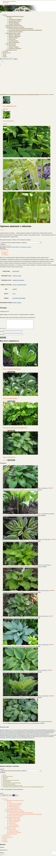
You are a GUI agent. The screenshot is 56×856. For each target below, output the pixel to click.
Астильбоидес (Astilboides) (15, 19)
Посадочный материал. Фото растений (11, 780)
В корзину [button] (11, 371)
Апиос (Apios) (12, 45)
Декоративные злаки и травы (13, 33)
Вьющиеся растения (11, 43)
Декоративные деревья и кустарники (15, 27)
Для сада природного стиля (34, 731)
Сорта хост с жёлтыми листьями (9, 736)
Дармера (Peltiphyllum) (14, 24)
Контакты (5, 56)
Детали (4, 253)
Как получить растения (7, 776)
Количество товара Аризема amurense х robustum (14, 242)
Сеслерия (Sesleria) (13, 40)
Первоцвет (45, 733)
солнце (19, 275)
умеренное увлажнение (18, 280)
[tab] (29, 252)
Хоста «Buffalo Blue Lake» (10, 106)
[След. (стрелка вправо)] (2, 855)
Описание (5, 252)
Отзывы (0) (6, 254)
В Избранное (3, 245)
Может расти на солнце (24, 733)
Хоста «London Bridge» (10, 398)
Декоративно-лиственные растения (14, 16)
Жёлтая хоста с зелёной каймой (18, 732)
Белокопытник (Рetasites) (15, 21)
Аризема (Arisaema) (34, 94)
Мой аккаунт (6, 2)
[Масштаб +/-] (0, 854)
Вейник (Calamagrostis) (14, 34)
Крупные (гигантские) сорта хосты (37, 732)
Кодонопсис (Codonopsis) (15, 48)
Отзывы (4, 55)
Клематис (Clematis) (14, 47)
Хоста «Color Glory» (9, 457)
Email (2, 334)
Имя (1, 331)
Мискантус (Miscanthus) (15, 36)
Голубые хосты (9, 731)
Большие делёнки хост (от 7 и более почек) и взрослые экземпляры (17, 729)
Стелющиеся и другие (11, 50)
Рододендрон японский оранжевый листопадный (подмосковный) (25, 30)
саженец (19, 302)
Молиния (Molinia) (13, 37)
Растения (5, 14)
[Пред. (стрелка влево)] (0, 855)
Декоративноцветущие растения (14, 25)
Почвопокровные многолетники (9, 735)
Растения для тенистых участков (47, 735)
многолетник (15, 271)
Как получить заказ (7, 52)
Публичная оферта (7, 781)
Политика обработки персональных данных (12, 782)
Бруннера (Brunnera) (14, 22)
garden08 (2, 94)
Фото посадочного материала (9, 1)
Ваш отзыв (3, 328)
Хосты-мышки (12, 737)
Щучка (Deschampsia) (14, 42)
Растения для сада (8, 94)
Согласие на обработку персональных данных (12, 785)
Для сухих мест (5, 732)
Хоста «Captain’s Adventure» (12, 369)
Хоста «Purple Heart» (8, 120)
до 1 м (14, 293)
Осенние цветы (36, 733)
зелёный (14, 289)
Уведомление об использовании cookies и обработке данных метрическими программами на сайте (23, 786)
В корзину (3, 244)
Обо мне (4, 54)
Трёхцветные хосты (38, 736)
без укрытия (15, 298)
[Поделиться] (3, 854)
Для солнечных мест (49, 731)
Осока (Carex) (12, 39)
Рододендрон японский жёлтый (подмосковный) (21, 28)
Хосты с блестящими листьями (25, 737)
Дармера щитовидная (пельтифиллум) (15, 427)
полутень (14, 275)
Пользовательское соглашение (9, 784)
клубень (14, 302)
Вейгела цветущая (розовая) (16, 31)
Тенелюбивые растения (25, 247)
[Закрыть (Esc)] (5, 854)
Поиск (15, 59)
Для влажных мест (20, 731)
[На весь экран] (2, 854)
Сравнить (8, 245)
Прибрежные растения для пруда (28, 735)
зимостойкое (22, 298)
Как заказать (5, 51)
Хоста (10, 18)
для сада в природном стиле (19, 284)
